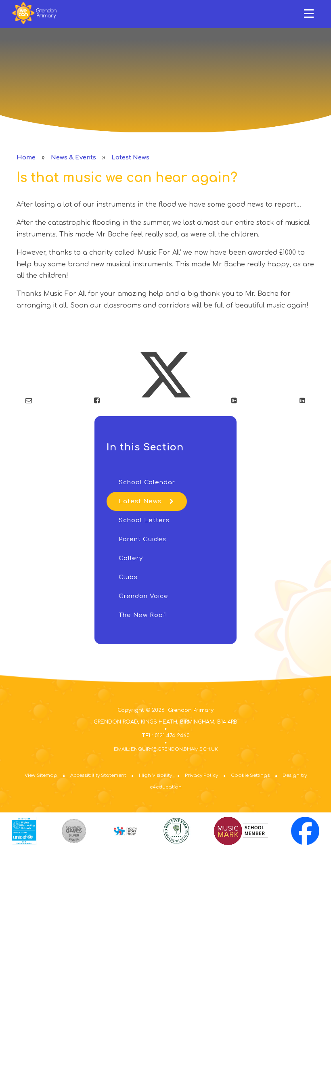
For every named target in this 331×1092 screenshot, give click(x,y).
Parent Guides (142, 539)
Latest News (130, 157)
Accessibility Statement (98, 775)
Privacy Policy (201, 775)
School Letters (144, 520)
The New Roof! (143, 615)
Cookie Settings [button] (250, 775)
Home (26, 157)
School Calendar (147, 482)
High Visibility (155, 775)
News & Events (73, 157)
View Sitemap (41, 775)
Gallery (131, 558)
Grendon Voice (143, 596)
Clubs (128, 577)
